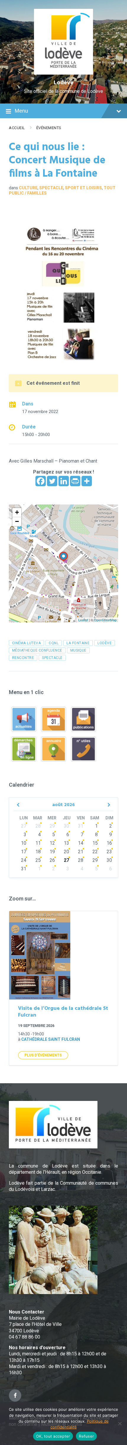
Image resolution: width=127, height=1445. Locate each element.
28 (38, 826)
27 (23, 826)
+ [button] (17, 512)
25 (38, 860)
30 (66, 826)
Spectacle (51, 187)
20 (66, 851)
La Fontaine (77, 643)
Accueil (17, 128)
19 (52, 851)
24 (23, 860)
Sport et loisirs (83, 187)
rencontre (23, 658)
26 (52, 860)
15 (95, 843)
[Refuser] (120, 1423)
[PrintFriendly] (75, 481)
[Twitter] (52, 481)
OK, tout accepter (53, 1436)
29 (52, 826)
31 (80, 826)
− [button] (17, 521)
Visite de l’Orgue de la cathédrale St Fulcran (63, 1012)
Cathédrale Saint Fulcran (50, 1039)
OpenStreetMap (105, 619)
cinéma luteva (26, 643)
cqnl (53, 643)
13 (66, 843)
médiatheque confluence (37, 650)
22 (95, 851)
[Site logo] (63, 73)
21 (80, 851)
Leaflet (83, 619)
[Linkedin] (63, 481)
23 (109, 851)
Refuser (86, 1436)
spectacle (52, 658)
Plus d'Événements (43, 1055)
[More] (87, 481)
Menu (21, 111)
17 (23, 851)
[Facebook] (40, 481)
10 (23, 843)
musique (78, 650)
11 (38, 843)
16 (109, 843)
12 (52, 843)
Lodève (64, 83)
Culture (28, 187)
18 (38, 851)
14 (80, 843)
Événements (48, 128)
